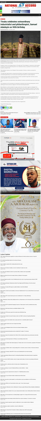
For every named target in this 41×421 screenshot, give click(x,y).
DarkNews (24, 418)
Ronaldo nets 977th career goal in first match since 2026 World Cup (13, 312)
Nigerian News (4, 126)
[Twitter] (7, 108)
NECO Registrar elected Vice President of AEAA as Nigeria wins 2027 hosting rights (16, 409)
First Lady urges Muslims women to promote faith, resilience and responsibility (20, 123)
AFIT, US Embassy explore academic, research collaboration (11, 406)
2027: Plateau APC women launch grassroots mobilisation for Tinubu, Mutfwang (15, 295)
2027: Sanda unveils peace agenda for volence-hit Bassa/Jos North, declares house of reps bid (6, 123)
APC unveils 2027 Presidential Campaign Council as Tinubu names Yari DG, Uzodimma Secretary (18, 304)
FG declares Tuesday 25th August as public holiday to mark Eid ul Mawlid (14, 286)
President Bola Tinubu (4, 60)
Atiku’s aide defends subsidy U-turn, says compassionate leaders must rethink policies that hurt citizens (20, 390)
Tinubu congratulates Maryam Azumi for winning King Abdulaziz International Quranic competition (18, 355)
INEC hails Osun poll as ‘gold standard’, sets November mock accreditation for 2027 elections (18, 379)
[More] (1, 15)
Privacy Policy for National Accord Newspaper (30, 416)
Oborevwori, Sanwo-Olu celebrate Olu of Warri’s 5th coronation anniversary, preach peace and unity (19, 335)
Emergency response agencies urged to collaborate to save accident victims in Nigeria (17, 402)
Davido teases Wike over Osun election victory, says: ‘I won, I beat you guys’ (14, 383)
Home (3, 416)
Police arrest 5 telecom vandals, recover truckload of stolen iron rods (13, 267)
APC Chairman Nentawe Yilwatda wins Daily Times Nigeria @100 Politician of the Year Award (34, 123)
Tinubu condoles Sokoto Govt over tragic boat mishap (10, 323)
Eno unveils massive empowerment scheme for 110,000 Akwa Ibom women (14, 371)
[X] (3, 108)
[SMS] (9, 108)
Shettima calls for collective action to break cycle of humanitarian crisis (14, 364)
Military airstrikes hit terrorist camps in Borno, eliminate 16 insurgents (13, 275)
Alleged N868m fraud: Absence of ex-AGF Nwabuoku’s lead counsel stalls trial (32, 112)
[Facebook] (1, 108)
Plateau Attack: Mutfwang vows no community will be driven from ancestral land (15, 413)
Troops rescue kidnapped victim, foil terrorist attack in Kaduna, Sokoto (13, 327)
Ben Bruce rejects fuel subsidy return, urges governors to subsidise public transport (16, 319)
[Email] (11, 108)
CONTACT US (11, 416)
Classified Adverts (18, 416)
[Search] (39, 15)
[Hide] (0, 16)
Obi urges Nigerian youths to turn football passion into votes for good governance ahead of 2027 (18, 279)
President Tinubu (5, 109)
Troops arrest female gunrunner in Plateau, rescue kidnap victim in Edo (14, 338)
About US (6, 416)
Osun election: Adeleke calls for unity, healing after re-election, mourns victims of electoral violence (19, 347)
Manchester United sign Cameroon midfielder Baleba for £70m (12, 308)
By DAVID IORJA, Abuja (4, 29)
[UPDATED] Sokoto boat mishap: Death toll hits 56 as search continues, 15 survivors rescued (18, 398)
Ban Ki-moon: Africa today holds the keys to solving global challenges (9, 112)
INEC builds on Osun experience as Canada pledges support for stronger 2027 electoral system (18, 394)
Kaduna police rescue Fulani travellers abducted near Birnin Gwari (12, 375)
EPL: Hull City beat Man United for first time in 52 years (10, 260)
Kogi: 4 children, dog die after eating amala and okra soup (11, 264)
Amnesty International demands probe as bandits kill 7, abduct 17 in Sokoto (14, 331)
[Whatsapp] (5, 108)
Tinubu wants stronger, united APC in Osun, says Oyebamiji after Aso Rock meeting (16, 351)
